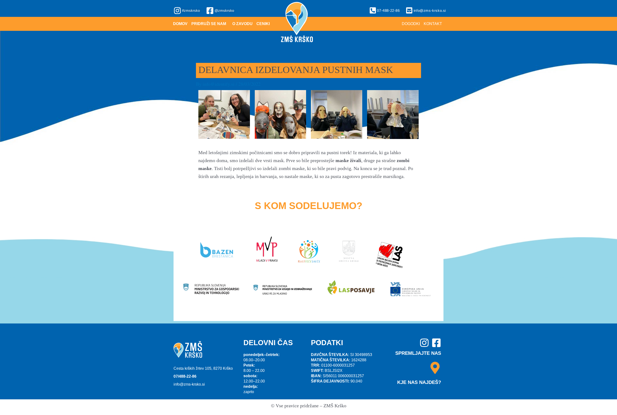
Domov (180, 24)
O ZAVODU (242, 24)
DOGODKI (411, 24)
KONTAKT (433, 24)
